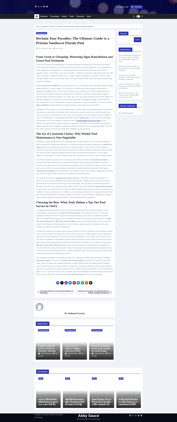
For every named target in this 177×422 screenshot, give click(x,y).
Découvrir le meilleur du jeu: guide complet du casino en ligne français (100, 349)
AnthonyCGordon (47, 48)
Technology (54, 16)
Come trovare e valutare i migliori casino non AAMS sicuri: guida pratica (73, 349)
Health (64, 16)
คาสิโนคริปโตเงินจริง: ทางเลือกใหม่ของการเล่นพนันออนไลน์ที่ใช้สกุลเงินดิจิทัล (130, 86)
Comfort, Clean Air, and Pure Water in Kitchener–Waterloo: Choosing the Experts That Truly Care (47, 351)
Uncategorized (41, 33)
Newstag (58, 414)
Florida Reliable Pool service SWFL (88, 120)
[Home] (36, 16)
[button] (142, 16)
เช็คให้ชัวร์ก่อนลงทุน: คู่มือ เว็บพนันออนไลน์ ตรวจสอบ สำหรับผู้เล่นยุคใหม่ (129, 68)
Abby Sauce (88, 6)
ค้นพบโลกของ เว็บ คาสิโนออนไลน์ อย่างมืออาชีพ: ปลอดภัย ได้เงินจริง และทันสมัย (129, 77)
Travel (71, 16)
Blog (89, 16)
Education (80, 16)
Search (123, 33)
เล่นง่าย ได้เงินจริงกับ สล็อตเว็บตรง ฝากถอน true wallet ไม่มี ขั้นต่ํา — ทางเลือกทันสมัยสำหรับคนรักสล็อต (48, 404)
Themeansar (38, 417)
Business (44, 16)
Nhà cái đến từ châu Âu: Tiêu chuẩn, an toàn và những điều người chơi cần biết (129, 95)
